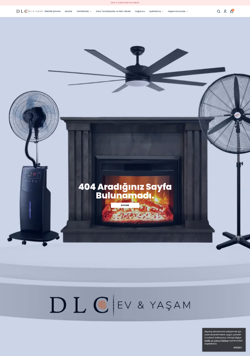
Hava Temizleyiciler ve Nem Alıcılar (113, 11)
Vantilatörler (83, 11)
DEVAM (125, 205)
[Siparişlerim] (225, 11)
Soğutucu (140, 11)
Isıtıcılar (68, 11)
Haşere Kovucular (176, 11)
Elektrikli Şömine (53, 11)
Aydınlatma (155, 11)
